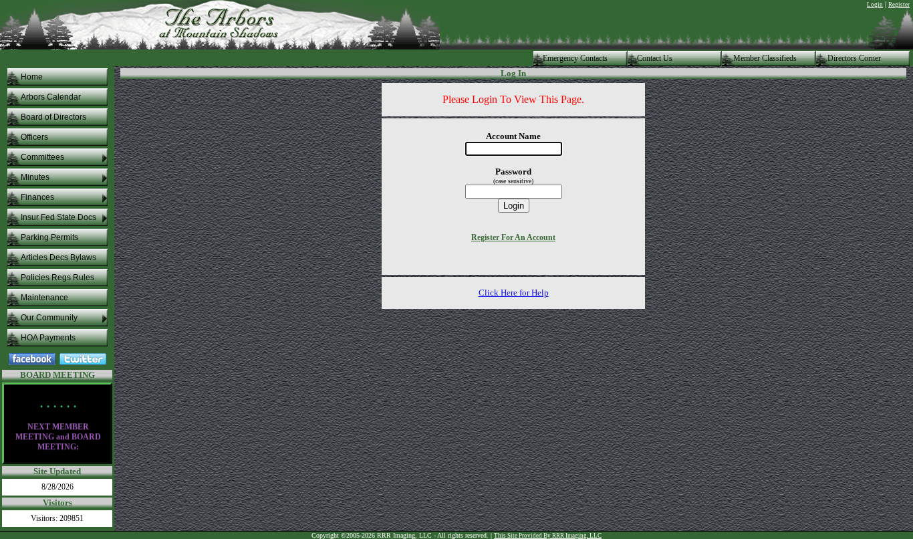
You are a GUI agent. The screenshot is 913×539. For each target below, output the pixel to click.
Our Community (49, 317)
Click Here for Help (514, 293)
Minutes (35, 177)
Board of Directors (53, 117)
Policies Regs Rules (57, 277)
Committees (42, 157)
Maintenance (44, 297)
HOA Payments (48, 337)
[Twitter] (82, 362)
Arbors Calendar (51, 97)
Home (32, 77)
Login (875, 4)
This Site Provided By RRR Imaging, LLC (548, 535)
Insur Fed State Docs (58, 217)
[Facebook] (32, 362)
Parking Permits (49, 237)
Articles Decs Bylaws (58, 257)
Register (899, 4)
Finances (37, 197)
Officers (34, 137)
